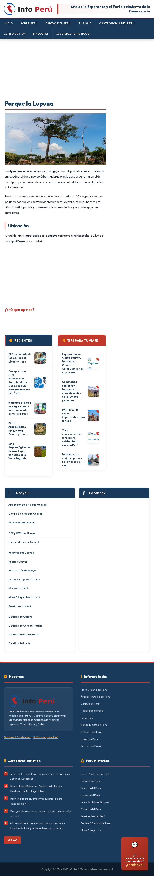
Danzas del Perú (58, 23)
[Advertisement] (77, 70)
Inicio (8, 23)
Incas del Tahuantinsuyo (95, 802)
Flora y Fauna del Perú (94, 689)
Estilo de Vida (15, 33)
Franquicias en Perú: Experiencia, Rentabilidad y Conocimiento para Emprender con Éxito (19, 382)
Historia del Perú (90, 781)
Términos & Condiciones (17, 737)
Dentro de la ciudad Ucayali (25, 513)
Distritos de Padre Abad (23, 634)
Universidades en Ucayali (23, 542)
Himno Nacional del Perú (95, 774)
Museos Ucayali (18, 588)
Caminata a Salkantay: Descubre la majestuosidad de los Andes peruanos (71, 391)
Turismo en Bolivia (91, 746)
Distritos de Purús (19, 643)
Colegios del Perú (91, 732)
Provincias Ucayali (19, 606)
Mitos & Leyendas (91, 830)
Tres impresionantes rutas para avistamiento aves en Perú (72, 438)
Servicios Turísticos (72, 33)
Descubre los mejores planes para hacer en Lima (72, 460)
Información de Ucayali (22, 570)
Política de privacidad (45, 737)
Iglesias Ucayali (17, 561)
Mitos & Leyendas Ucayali (24, 597)
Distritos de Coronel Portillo (25, 625)
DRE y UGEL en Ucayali (22, 533)
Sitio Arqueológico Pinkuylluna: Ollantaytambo (18, 428)
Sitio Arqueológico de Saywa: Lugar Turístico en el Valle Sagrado (19, 451)
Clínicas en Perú (90, 704)
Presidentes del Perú (93, 816)
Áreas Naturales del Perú (95, 696)
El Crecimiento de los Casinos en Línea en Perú (20, 357)
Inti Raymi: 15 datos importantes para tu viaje (73, 415)
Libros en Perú (89, 739)
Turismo (85, 23)
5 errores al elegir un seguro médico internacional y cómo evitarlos (19, 408)
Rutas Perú (87, 718)
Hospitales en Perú (92, 710)
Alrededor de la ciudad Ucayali (27, 504)
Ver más (12, 840)
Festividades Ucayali (21, 552)
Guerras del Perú (91, 788)
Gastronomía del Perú (116, 23)
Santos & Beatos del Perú (96, 823)
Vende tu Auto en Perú (94, 725)
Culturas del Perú (91, 809)
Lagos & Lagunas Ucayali (24, 579)
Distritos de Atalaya (20, 616)
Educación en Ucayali (21, 522)
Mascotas (40, 33)
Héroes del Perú (90, 795)
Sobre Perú (29, 23)
